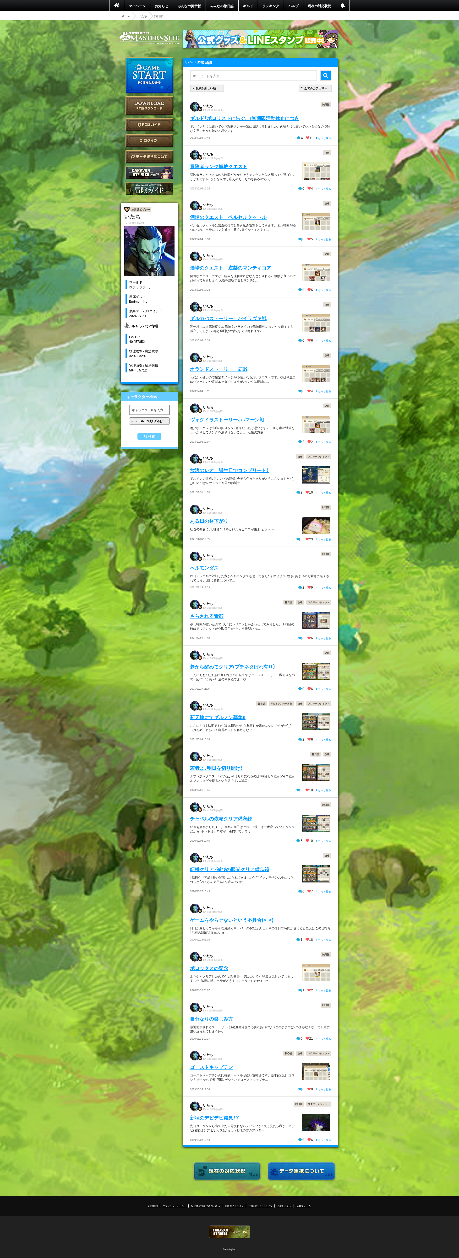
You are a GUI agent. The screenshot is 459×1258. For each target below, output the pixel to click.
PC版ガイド (149, 124)
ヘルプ (294, 5)
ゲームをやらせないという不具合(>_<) (231, 919)
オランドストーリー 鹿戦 (218, 368)
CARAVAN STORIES (229, 1232)
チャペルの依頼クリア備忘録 (221, 818)
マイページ (137, 5)
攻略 (327, 152)
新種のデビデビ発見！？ (214, 1117)
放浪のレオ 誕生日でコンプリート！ (229, 470)
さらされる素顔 (207, 615)
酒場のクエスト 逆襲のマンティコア (230, 267)
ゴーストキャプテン (211, 1066)
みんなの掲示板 (189, 5)
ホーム (126, 16)
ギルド (248, 5)
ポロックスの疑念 (209, 967)
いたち (142, 16)
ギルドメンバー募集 (281, 703)
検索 (151, 436)
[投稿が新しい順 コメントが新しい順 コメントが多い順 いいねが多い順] (207, 88)
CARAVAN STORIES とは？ (149, 172)
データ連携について (149, 156)
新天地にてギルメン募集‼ (218, 717)
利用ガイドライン (234, 1206)
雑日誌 (325, 104)
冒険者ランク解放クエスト (218, 166)
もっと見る (324, 138)
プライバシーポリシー (174, 1206)
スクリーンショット (318, 456)
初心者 (288, 1053)
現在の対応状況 (319, 5)
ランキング (270, 5)
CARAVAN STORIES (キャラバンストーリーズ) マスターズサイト (149, 38)
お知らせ (161, 5)
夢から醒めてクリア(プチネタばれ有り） (232, 666)
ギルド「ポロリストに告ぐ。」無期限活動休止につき (244, 117)
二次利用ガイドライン (261, 1206)
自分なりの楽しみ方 (211, 1018)
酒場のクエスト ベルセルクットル (228, 216)
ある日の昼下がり (209, 520)
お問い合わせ (284, 1206)
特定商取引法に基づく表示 (205, 1206)
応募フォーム (303, 1206)
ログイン (149, 140)
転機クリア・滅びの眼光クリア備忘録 (229, 869)
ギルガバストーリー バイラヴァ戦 (228, 318)
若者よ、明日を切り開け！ (216, 767)
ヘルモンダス (204, 567)
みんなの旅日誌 (222, 5)
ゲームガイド (149, 188)
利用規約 (153, 1206)
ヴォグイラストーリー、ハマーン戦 (227, 419)
